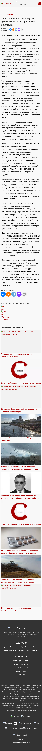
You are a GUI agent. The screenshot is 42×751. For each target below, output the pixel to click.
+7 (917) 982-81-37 (21, 664)
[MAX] (19, 29)
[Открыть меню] (39, 3)
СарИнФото (35, 650)
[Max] (36, 723)
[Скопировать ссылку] (22, 29)
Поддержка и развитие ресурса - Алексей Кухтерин (21, 743)
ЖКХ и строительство (10, 650)
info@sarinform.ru (21, 671)
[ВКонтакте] (10, 29)
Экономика (36, 647)
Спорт (28, 650)
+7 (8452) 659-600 (21, 668)
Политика (28, 647)
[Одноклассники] (13, 29)
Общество (5, 647)
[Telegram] (16, 29)
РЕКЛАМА (21, 675)
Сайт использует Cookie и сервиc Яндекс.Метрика (21, 710)
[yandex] (14, 728)
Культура (21, 650)
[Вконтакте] (15, 723)
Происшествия (15, 647)
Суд (22, 647)
